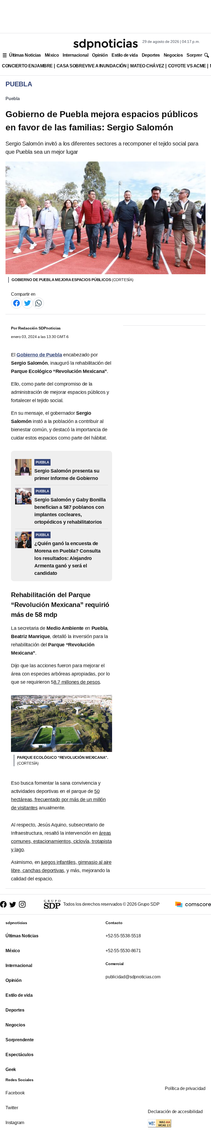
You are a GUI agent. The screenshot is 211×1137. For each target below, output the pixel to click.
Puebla (12, 98)
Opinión (100, 55)
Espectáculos (19, 1054)
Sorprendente (19, 1039)
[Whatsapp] (38, 302)
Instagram (14, 1122)
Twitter (11, 1107)
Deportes (151, 55)
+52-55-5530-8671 (123, 950)
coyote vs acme (187, 66)
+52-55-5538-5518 (123, 935)
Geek (10, 1069)
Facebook (14, 1093)
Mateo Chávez (147, 66)
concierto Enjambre (27, 66)
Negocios (173, 55)
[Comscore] (193, 904)
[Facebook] (16, 302)
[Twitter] (27, 302)
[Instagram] (22, 904)
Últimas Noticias (25, 55)
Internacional (75, 55)
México (52, 55)
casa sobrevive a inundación (91, 66)
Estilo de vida (125, 55)
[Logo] (105, 44)
